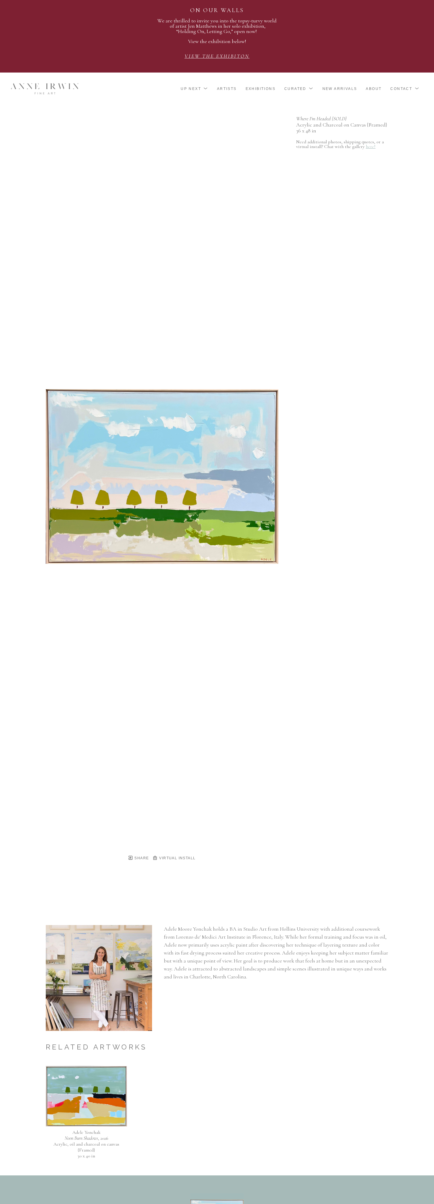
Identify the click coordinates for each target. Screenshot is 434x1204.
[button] (194, 89)
